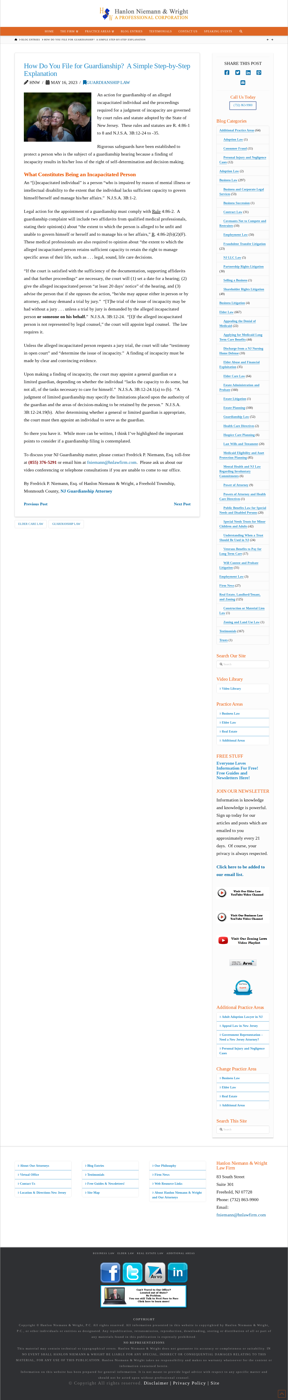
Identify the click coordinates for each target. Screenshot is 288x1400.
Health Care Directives (238, 426)
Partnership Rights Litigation (243, 266)
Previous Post (35, 504)
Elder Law (226, 312)
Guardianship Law (108, 82)
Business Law (228, 180)
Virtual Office (29, 1174)
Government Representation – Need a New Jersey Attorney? (241, 1037)
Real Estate (229, 731)
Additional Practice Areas (236, 130)
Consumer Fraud (235, 148)
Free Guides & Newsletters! (106, 1183)
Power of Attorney (235, 485)
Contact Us (27, 1183)
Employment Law (235, 234)
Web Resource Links (168, 1183)
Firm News (226, 585)
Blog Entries (95, 1165)
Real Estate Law (150, 1253)
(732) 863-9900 (243, 105)
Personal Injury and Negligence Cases (242, 1051)
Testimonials (227, 631)
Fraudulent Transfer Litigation (244, 244)
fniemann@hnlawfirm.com (112, 462)
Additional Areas (233, 740)
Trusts (223, 640)
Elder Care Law (30, 524)
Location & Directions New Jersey (43, 1192)
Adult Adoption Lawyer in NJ (242, 1017)
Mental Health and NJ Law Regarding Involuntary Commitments (240, 471)
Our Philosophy (165, 1165)
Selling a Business (235, 280)
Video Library (231, 688)
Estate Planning (234, 407)
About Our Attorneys (34, 1165)
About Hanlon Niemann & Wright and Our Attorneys (177, 1195)
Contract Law (232, 212)
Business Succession (236, 203)
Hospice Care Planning (239, 435)
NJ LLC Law (232, 257)
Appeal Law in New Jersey (240, 1026)
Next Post (182, 504)
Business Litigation (232, 303)
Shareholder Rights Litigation (243, 289)
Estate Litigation (234, 399)
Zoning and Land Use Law (241, 622)
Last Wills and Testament (240, 444)
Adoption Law (233, 139)
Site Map (93, 1192)
